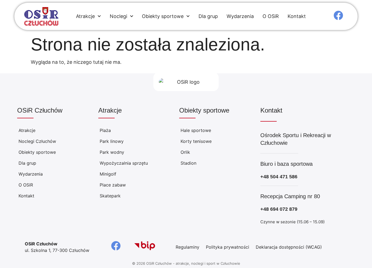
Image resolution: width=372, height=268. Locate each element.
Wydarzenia (240, 16)
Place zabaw (113, 185)
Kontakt (297, 16)
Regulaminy (187, 247)
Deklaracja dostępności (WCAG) (289, 247)
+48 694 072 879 (278, 209)
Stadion (188, 163)
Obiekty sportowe (163, 16)
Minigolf (108, 174)
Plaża (105, 130)
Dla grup (208, 16)
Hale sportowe (196, 130)
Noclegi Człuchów (37, 141)
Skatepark (110, 195)
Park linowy (112, 141)
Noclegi (118, 16)
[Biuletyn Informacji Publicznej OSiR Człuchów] (144, 245)
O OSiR (271, 16)
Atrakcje (85, 16)
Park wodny (112, 152)
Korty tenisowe (196, 141)
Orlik (185, 152)
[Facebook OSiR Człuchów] (338, 15)
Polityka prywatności (227, 247)
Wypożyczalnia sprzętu (124, 163)
